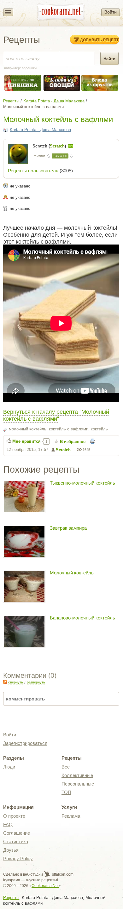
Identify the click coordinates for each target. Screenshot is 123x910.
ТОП (66, 792)
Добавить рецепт (99, 40)
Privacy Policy (18, 858)
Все (66, 766)
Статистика (15, 841)
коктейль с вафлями (68, 429)
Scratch (63, 449)
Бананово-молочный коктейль (82, 617)
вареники (29, 68)
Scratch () (49, 146)
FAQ (8, 824)
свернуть (15, 682)
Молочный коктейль (72, 572)
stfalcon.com (62, 874)
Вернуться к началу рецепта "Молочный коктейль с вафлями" (56, 414)
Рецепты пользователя (33, 170)
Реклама (71, 816)
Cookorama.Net (45, 886)
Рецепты (11, 101)
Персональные (78, 783)
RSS (5, 682)
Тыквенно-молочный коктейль (82, 483)
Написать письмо (70, 146)
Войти (110, 12)
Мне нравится (26, 441)
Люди (9, 766)
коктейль (99, 429)
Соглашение (16, 833)
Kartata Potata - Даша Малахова (54, 101)
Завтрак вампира (68, 528)
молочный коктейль (27, 429)
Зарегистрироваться (25, 743)
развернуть (36, 682)
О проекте (14, 816)
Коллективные (77, 775)
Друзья (11, 850)
